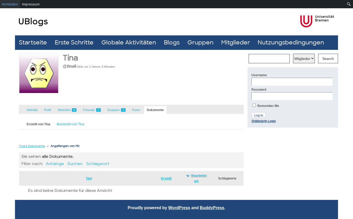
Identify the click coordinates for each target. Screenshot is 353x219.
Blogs (172, 42)
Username (259, 75)
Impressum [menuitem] (31, 4)
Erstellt (166, 178)
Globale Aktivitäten (128, 42)
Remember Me (268, 106)
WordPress (179, 208)
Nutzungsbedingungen (291, 42)
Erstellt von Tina (38, 124)
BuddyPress (212, 208)
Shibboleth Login (263, 121)
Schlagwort (97, 163)
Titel (89, 178)
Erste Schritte (74, 42)
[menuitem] (349, 4)
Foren (136, 110)
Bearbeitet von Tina (70, 124)
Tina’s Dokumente (32, 146)
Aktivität (32, 110)
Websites (66, 110)
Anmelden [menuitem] (10, 4)
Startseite (33, 42)
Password (258, 89)
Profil (47, 110)
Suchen (75, 163)
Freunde (91, 110)
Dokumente (155, 110)
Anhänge (55, 163)
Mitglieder (235, 42)
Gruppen (200, 42)
